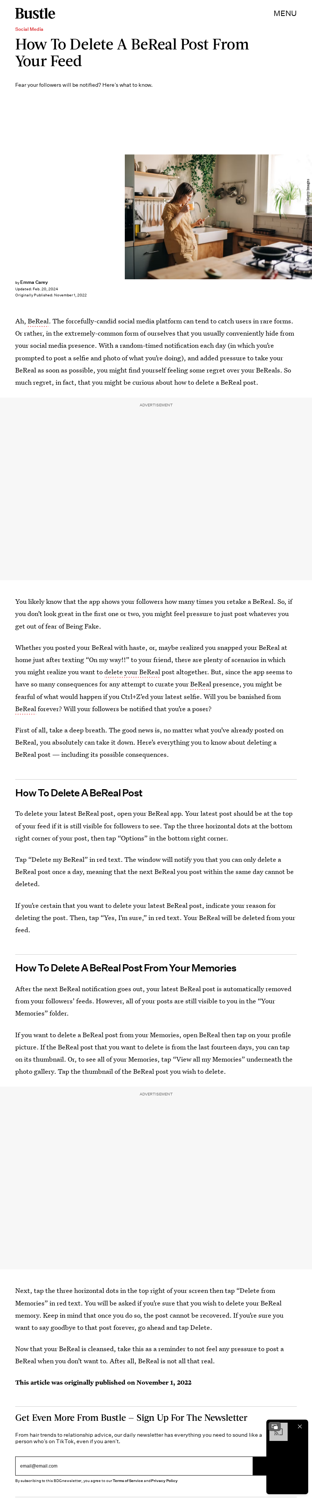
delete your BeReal (132, 671)
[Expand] (275, 1426)
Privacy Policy (164, 1480)
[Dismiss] (300, 1426)
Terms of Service (128, 1480)
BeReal (38, 321)
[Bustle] (35, 13)
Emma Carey (34, 282)
